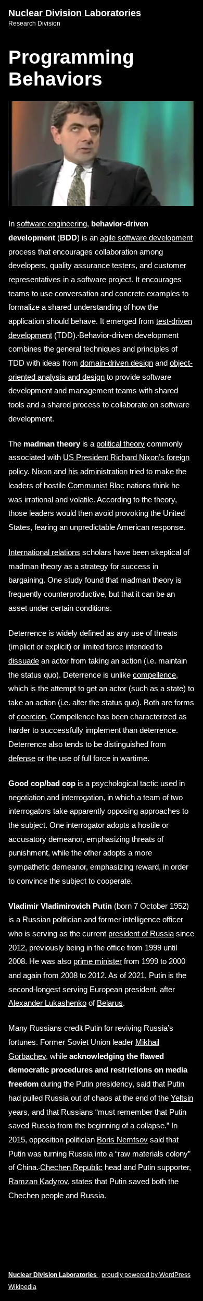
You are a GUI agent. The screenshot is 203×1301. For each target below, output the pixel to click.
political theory (120, 443)
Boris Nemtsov (122, 1139)
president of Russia (141, 933)
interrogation (82, 797)
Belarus (110, 1002)
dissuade (23, 660)
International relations (44, 552)
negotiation (26, 797)
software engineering (52, 223)
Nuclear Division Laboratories (74, 13)
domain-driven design (116, 362)
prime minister (97, 961)
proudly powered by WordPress (146, 1275)
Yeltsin (182, 1097)
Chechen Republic (71, 1167)
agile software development (146, 237)
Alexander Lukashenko (47, 1002)
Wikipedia (22, 1287)
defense (21, 758)
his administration (98, 471)
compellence (154, 674)
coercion (31, 716)
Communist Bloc (96, 485)
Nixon (42, 471)
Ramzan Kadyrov (38, 1181)
